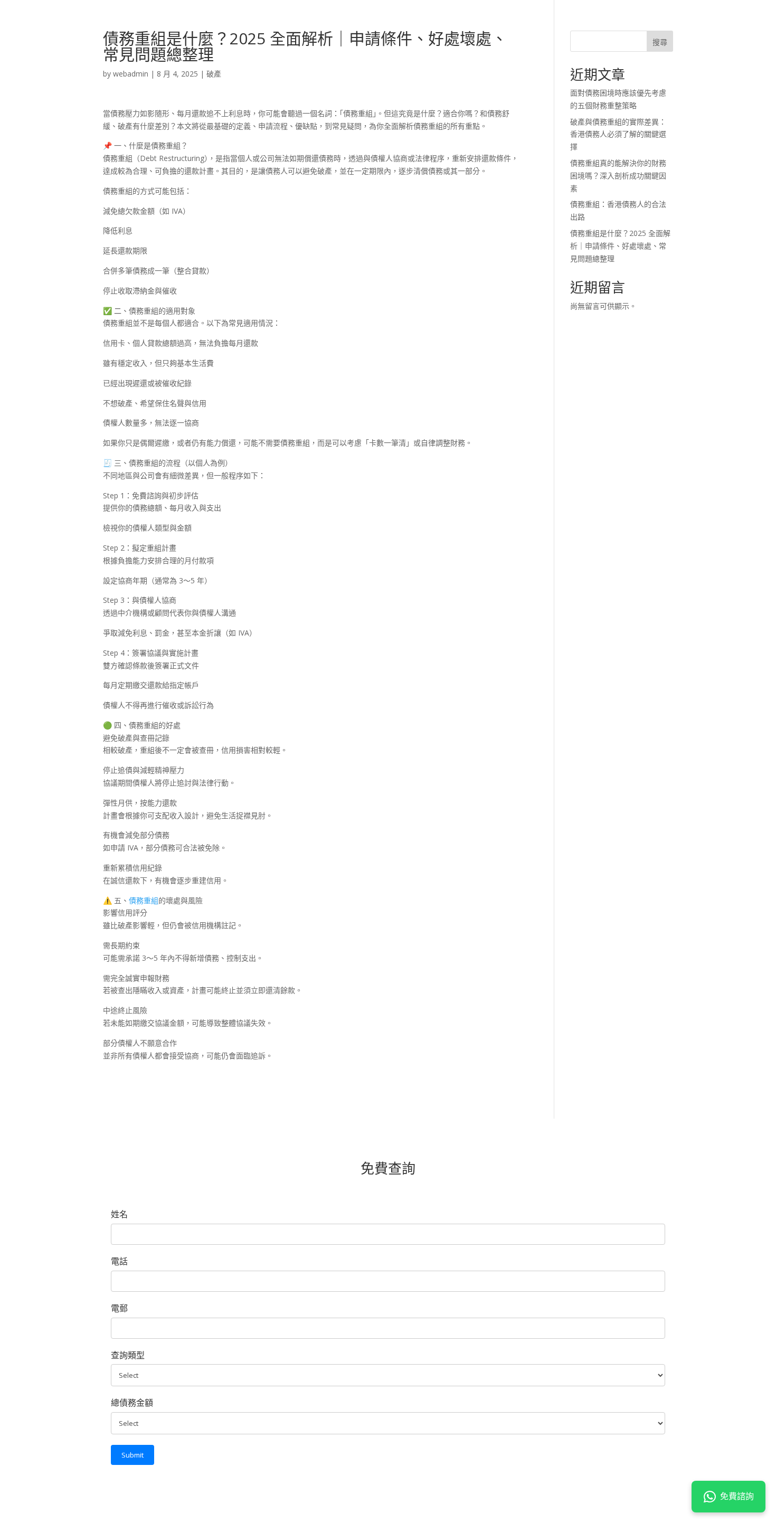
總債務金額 (132, 1402)
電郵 (119, 1308)
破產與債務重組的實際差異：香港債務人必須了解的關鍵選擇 (618, 134)
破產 (213, 74)
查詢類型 (128, 1355)
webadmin (130, 74)
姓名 (119, 1214)
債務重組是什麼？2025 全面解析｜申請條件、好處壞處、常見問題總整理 (620, 245)
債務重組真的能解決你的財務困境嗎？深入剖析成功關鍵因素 (618, 175)
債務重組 (143, 900)
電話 (119, 1261)
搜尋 (659, 42)
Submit (132, 1455)
